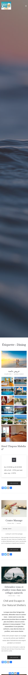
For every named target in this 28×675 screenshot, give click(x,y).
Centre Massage (14, 520)
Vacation (21, 374)
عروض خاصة (14, 371)
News (18, 595)
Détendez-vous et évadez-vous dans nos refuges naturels (14, 590)
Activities (16, 374)
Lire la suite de (15, 484)
